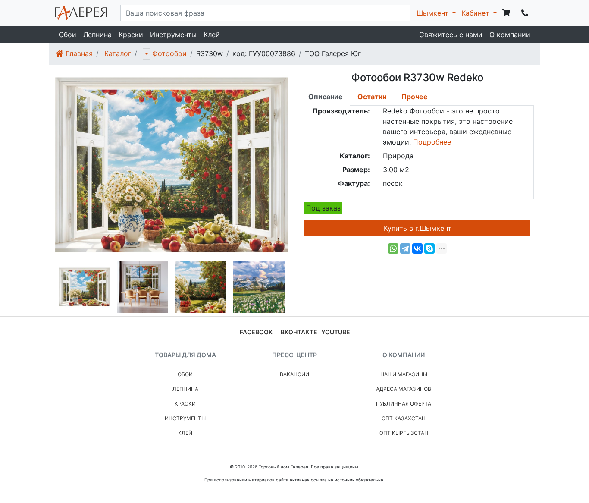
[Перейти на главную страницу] (81, 12)
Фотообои (169, 53)
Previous (48, 287)
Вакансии (294, 374)
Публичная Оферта (403, 403)
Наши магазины (403, 374)
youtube (335, 332)
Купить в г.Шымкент (417, 228)
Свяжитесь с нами (450, 34)
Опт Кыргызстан (403, 433)
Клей (212, 34)
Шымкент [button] (434, 13)
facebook (256, 332)
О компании (509, 34)
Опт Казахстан (404, 418)
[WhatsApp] (393, 248)
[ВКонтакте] (417, 248)
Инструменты (173, 34)
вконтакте (299, 332)
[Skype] (429, 248)
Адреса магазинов (403, 389)
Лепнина (97, 34)
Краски (131, 34)
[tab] (325, 97)
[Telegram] (405, 248)
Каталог (117, 53)
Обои (67, 34)
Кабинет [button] (476, 13)
